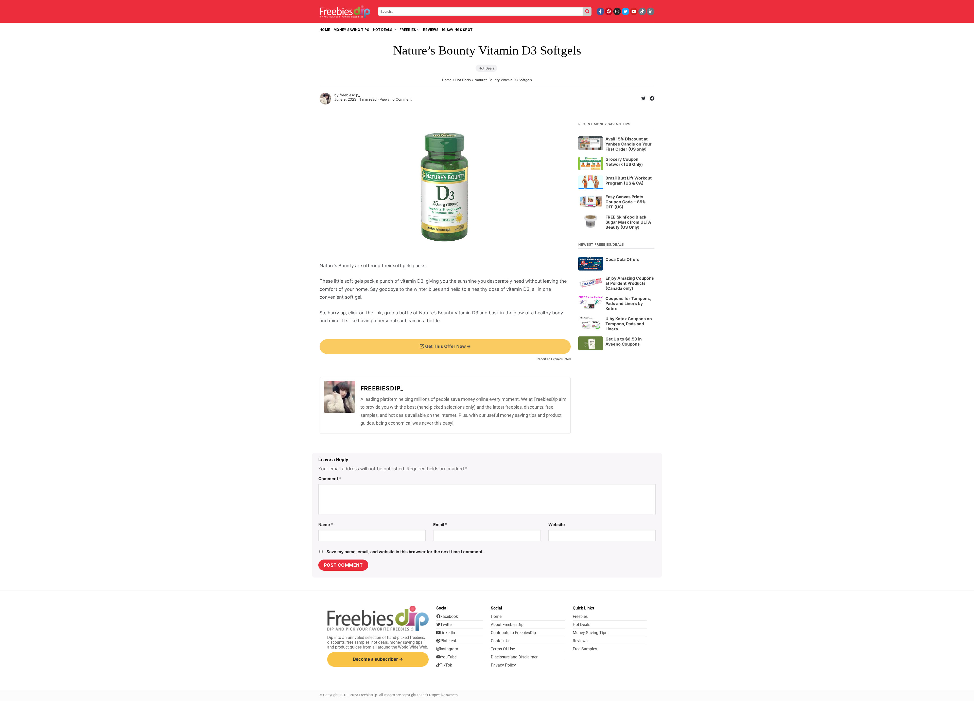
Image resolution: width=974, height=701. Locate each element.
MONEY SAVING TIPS (351, 30)
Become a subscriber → (378, 659)
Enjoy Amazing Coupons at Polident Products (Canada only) (629, 283)
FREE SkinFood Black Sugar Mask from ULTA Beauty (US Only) (628, 222)
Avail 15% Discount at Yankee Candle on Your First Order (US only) (628, 144)
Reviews (431, 30)
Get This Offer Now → (447, 346)
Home (446, 80)
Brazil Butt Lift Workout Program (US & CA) (628, 180)
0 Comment (402, 99)
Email (440, 524)
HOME (325, 30)
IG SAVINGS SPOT (457, 30)
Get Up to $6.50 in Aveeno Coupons (623, 341)
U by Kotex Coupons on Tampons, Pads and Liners (628, 323)
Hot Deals (383, 30)
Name (325, 524)
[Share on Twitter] (641, 99)
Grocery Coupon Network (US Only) (624, 162)
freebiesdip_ (350, 95)
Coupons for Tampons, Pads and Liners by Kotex (628, 303)
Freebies (407, 30)
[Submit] (587, 11)
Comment (329, 478)
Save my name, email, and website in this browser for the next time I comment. (405, 551)
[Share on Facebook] (650, 99)
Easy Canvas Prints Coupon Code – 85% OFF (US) (625, 201)
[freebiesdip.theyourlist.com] (345, 11)
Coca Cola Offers (622, 259)
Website (556, 524)
